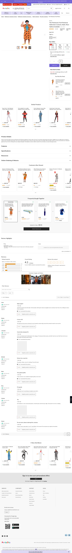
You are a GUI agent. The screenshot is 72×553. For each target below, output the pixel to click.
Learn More (6, 521)
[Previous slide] (1, 1)
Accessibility (45, 499)
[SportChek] (20, 4)
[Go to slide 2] (22, 47)
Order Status (59, 8)
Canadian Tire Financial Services (6, 493)
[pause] (5, 1)
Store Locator (4, 497)
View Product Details (62, 29)
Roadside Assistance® (5, 495)
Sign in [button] (66, 4)
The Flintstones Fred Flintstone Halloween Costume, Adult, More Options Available (59, 24)
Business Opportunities (18, 495)
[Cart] (68, 8)
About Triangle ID (31, 501)
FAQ (43, 495)
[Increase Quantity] (58, 61)
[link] (54, 29)
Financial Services (18, 497)
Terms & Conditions (46, 493)
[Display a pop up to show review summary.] (10, 185)
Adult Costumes (36, 16)
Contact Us (31, 503)
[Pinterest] (5, 536)
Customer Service (31, 493)
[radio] (51, 38)
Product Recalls (31, 499)
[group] (56, 185)
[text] (9, 124)
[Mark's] (25, 4)
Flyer (62, 13)
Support (49, 4)
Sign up (6, 512)
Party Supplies (15, 13)
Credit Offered (37, 4)
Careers (16, 493)
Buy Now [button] (65, 65)
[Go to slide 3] (26, 47)
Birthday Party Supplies (28, 13)
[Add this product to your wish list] (60, 61)
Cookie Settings (31, 505)
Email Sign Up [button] (44, 4)
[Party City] (29, 4)
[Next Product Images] (45, 35)
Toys (21, 13)
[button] (51, 8)
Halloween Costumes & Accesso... (25, 16)
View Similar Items (68, 29)
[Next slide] (70, 1)
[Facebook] (2, 536)
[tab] (53, 47)
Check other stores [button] (53, 56)
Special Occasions (38, 13)
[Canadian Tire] (15, 4)
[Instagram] (7, 536)
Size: (50, 34)
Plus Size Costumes (44, 16)
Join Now (45, 481)
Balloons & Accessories (6, 13)
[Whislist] (64, 8)
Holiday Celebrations (47, 13)
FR (68, 4)
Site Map (44, 497)
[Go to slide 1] (18, 47)
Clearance (67, 13)
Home (2, 16)
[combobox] (64, 297)
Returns (30, 495)
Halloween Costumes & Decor (11, 16)
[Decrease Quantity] (50, 61)
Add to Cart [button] (54, 65)
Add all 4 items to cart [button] (36, 228)
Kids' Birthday (56, 13)
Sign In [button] (36, 478)
